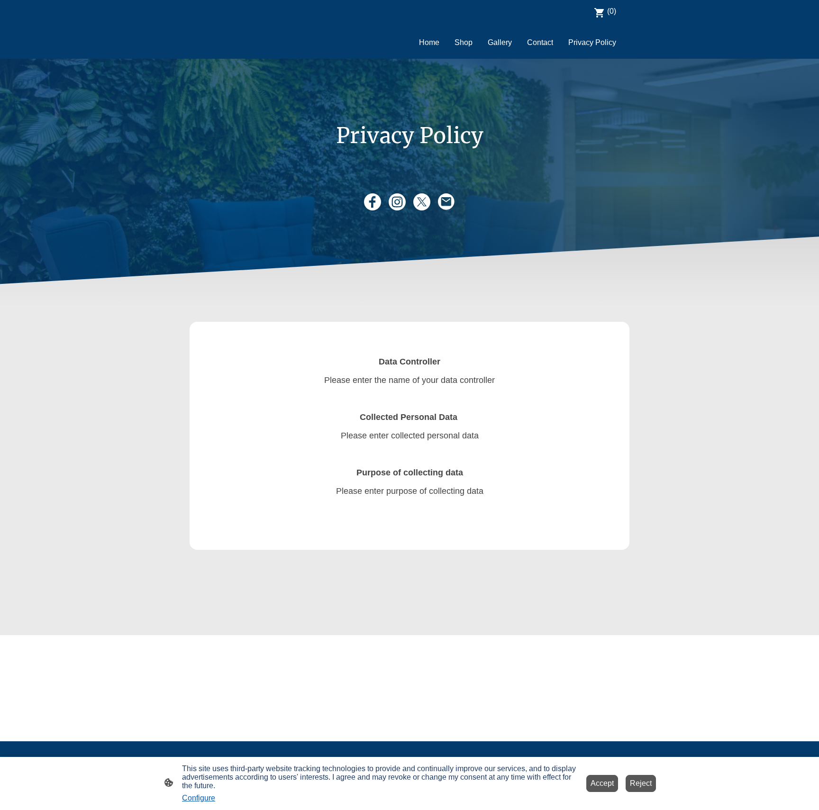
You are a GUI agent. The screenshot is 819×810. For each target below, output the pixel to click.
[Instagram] (397, 201)
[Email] (446, 201)
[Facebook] (372, 201)
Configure (198, 798)
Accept (602, 783)
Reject (641, 783)
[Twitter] (421, 201)
